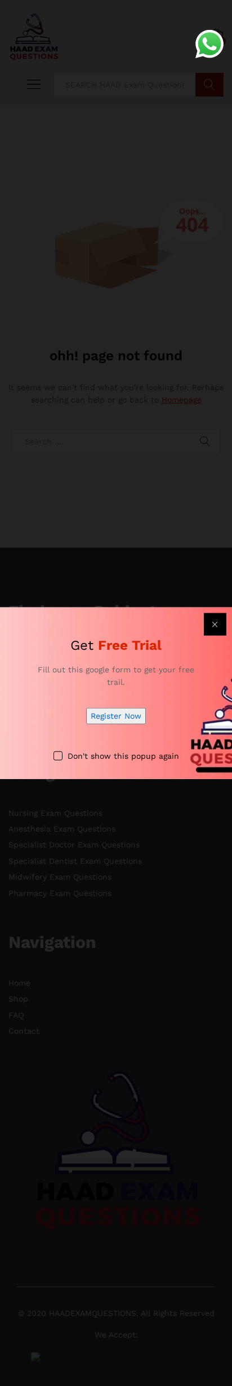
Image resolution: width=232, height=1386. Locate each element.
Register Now (116, 715)
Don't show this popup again (123, 755)
